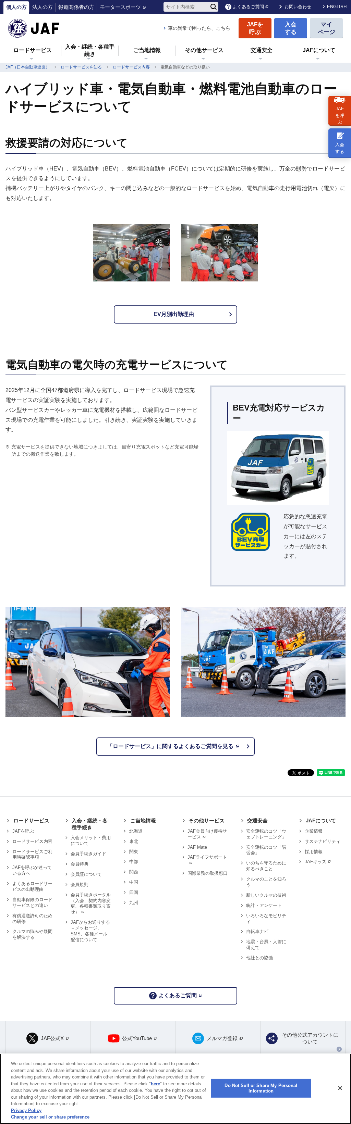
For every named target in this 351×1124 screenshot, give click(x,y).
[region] (175, 1088)
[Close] (340, 1088)
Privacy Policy (26, 1110)
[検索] (213, 7)
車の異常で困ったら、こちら (199, 28)
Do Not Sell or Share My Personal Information (261, 1088)
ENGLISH (337, 6)
